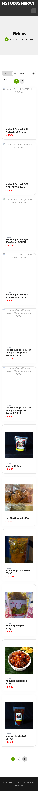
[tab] (16, 81)
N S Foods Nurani (18, 3)
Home (12, 39)
